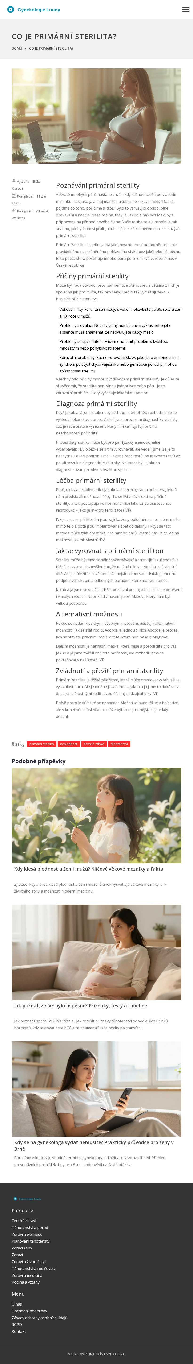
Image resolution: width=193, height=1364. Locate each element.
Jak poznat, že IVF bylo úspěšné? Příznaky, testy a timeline (80, 1005)
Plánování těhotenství (31, 1241)
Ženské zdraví (24, 1220)
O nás (17, 1304)
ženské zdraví (94, 744)
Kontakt (19, 1331)
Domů (17, 48)
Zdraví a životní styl (29, 1261)
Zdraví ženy (22, 1248)
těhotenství (119, 744)
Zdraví (17, 1254)
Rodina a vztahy (26, 1282)
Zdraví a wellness (27, 1234)
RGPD (17, 1324)
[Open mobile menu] (185, 9)
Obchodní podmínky (29, 1311)
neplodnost (68, 744)
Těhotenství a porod (30, 1227)
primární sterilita (41, 744)
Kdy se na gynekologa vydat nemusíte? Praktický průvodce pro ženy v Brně (94, 1145)
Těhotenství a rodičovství (34, 1268)
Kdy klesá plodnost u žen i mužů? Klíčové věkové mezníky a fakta (88, 869)
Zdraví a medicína (27, 1275)
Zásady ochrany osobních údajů (40, 1317)
